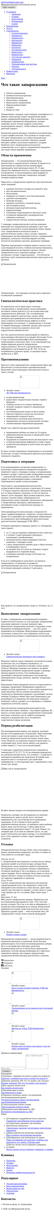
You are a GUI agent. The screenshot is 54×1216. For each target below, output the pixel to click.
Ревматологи (17, 54)
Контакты (10, 73)
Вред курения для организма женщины (23, 1135)
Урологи (15, 66)
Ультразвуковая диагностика (24, 64)
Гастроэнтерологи (20, 33)
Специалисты (12, 31)
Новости (10, 1168)
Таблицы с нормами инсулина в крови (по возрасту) (24, 1078)
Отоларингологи (19, 50)
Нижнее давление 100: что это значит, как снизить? (24, 1083)
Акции (15, 24)
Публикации (17, 21)
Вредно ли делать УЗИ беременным (28, 1028)
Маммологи (17, 43)
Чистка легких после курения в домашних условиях (29, 1149)
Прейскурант (12, 71)
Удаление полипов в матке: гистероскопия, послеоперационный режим (20, 1101)
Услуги (9, 28)
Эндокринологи (19, 69)
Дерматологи (17, 38)
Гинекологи (17, 35)
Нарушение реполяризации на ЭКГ (17, 1112)
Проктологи (17, 52)
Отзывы (15, 16)
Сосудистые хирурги (21, 57)
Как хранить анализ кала (12, 1088)
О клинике (11, 12)
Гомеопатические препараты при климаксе (25, 656)
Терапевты (16, 59)
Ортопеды (16, 47)
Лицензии (16, 14)
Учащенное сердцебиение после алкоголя (25, 1121)
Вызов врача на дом (15, 1188)
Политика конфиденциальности (20, 1172)
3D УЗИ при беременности (18, 393)
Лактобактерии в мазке (11, 1093)
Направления (12, 26)
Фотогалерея (17, 19)
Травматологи (18, 62)
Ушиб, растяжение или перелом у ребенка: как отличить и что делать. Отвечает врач (27, 1141)
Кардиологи (17, 40)
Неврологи (16, 45)
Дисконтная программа (16, 1184)
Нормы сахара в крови (16, 934)
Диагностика (12, 1191)
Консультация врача (15, 1186)
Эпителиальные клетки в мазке (15, 1107)
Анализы (10, 1193)
